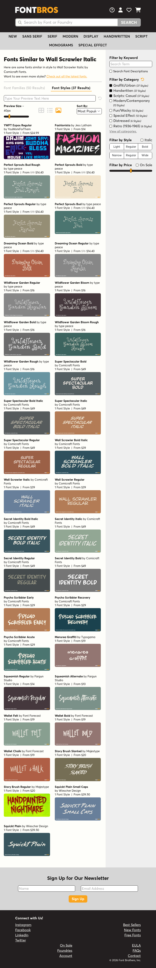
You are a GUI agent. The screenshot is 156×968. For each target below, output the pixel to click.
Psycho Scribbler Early (19, 597)
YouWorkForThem (19, 129)
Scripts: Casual (130, 95)
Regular (131, 146)
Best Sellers (132, 925)
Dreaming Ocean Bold (18, 243)
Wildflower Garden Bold (20, 322)
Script (141, 36)
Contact (134, 955)
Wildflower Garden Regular (22, 283)
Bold (145, 146)
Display (91, 36)
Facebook (23, 930)
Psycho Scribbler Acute (19, 637)
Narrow (117, 155)
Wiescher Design (70, 790)
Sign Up (78, 899)
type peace (15, 168)
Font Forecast (32, 715)
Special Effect (92, 45)
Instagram (23, 925)
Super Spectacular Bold (70, 361)
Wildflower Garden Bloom (72, 283)
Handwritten (117, 36)
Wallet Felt (11, 715)
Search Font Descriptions (130, 71)
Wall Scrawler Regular (69, 479)
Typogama (88, 637)
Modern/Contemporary (131, 102)
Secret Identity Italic (68, 519)
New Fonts (132, 930)
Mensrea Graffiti (65, 637)
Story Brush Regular (17, 787)
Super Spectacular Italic (71, 401)
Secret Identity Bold (68, 558)
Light (116, 146)
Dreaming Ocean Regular (72, 243)
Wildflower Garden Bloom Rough (77, 322)
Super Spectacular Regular (22, 440)
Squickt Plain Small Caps (71, 787)
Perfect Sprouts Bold (68, 165)
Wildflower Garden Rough (21, 361)
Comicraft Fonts (69, 365)
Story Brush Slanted (68, 751)
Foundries (64, 950)
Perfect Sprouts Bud (68, 204)
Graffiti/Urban (130, 85)
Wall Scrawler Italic (17, 479)
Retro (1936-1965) (132, 126)
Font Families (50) (24, 88)
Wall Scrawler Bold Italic (71, 440)
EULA (136, 945)
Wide (145, 155)
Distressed (126, 120)
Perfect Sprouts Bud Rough (22, 165)
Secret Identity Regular (19, 558)
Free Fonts (132, 935)
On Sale (145, 165)
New (13, 36)
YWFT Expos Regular (18, 125)
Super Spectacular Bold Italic (23, 401)
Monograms (61, 45)
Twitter (20, 940)
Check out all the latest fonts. (66, 76)
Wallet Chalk (12, 751)
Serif (52, 36)
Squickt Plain (12, 826)
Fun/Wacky (127, 110)
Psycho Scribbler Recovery (72, 597)
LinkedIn (21, 935)
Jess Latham (83, 125)
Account (65, 955)
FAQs (137, 950)
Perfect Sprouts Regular (20, 204)
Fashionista (62, 125)
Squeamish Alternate (69, 676)
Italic (148, 140)
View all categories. (123, 131)
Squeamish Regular (17, 676)
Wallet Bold (62, 715)
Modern (70, 36)
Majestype (93, 751)
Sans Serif (32, 36)
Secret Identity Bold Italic (21, 519)
